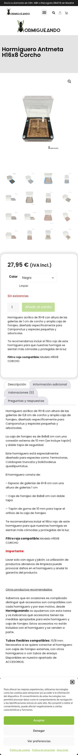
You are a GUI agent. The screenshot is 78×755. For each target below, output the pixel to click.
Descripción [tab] (17, 384)
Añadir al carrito (38, 307)
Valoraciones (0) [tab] (21, 392)
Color (13, 276)
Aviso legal (62, 750)
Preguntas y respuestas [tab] (26, 401)
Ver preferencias (39, 741)
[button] (72, 682)
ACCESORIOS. (15, 662)
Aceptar (39, 720)
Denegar (39, 731)
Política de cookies (20, 750)
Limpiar (23, 285)
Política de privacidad (43, 750)
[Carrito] (66, 13)
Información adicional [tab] (50, 384)
